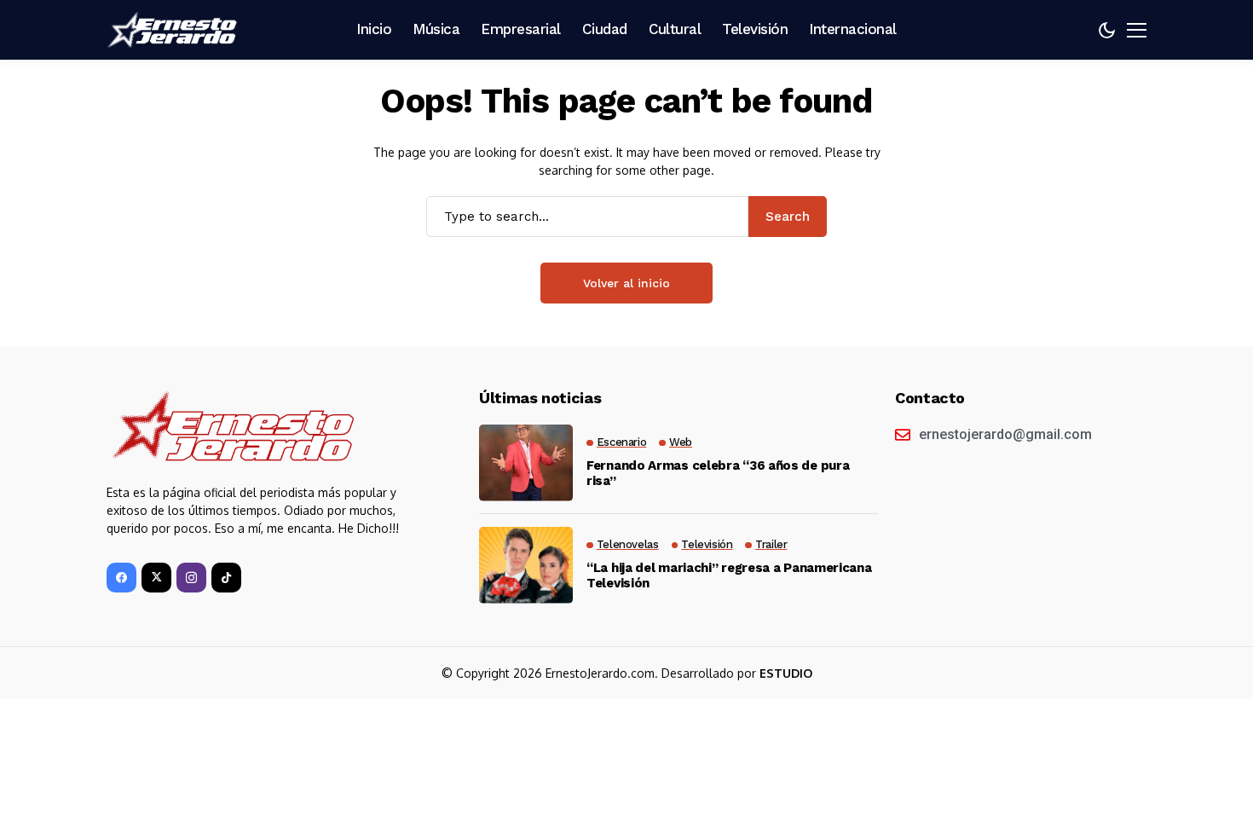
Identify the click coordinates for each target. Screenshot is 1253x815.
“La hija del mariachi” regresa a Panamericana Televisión (729, 575)
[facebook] (121, 577)
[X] (156, 577)
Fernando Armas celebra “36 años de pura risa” (717, 473)
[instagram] (191, 577)
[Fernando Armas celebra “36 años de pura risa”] (526, 463)
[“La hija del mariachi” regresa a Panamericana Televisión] (526, 565)
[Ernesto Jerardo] (175, 30)
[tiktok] (226, 577)
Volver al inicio (626, 283)
